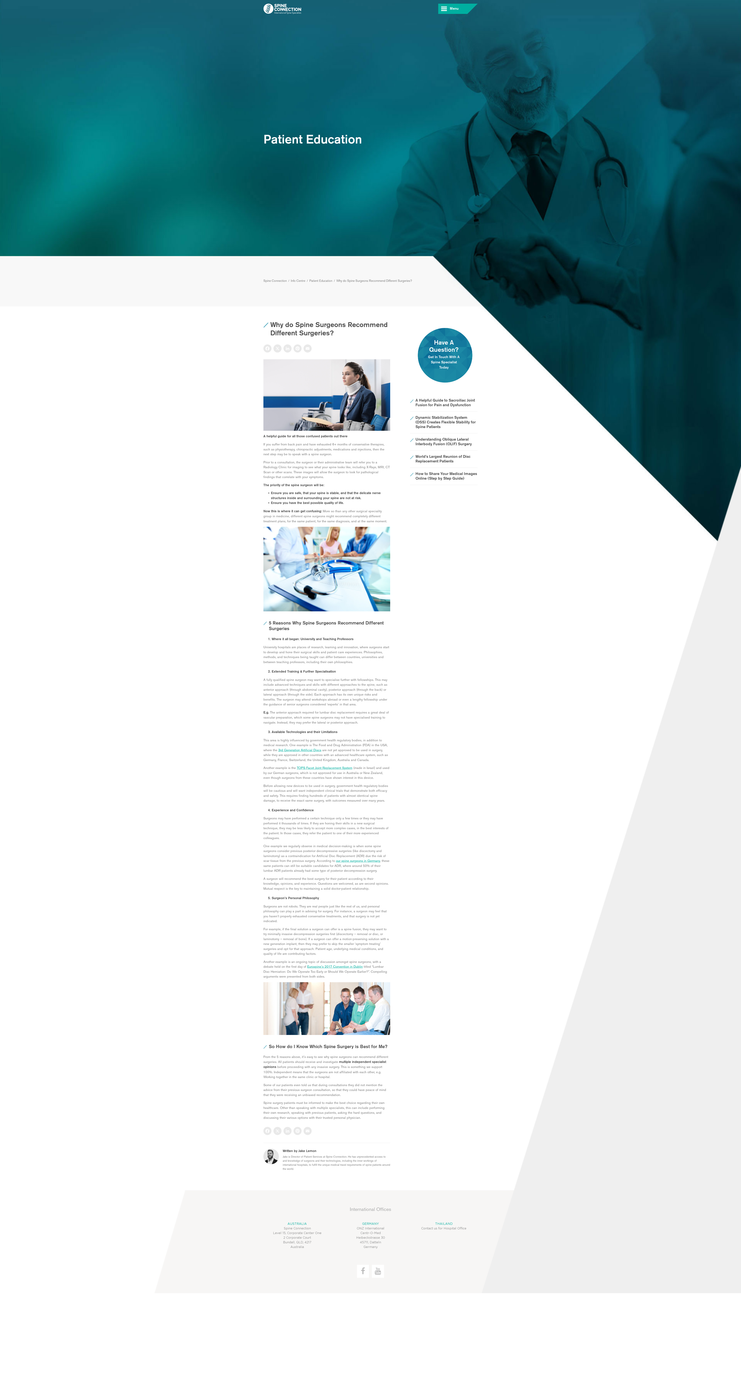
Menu (454, 8)
